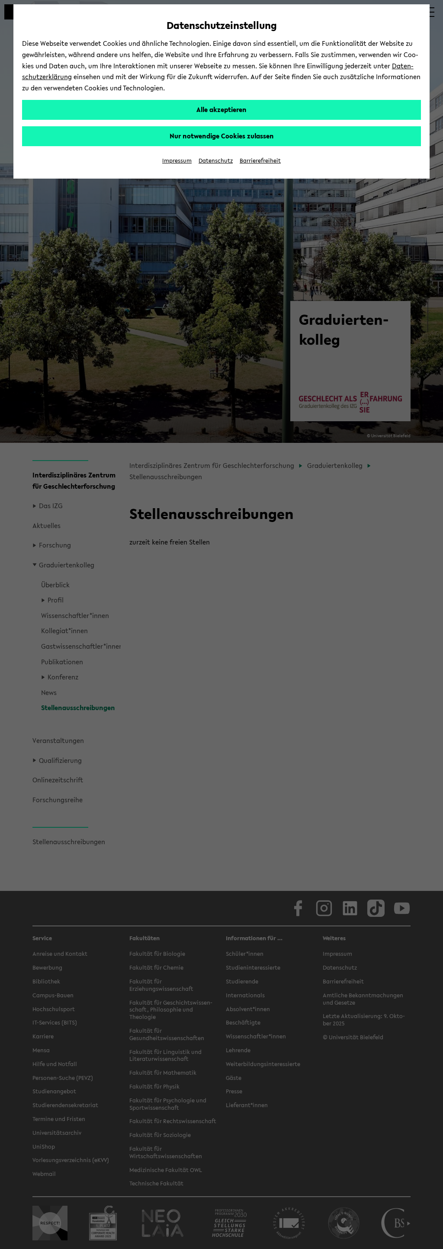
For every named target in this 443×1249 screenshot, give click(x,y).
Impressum (177, 161)
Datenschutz (216, 161)
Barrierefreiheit (260, 161)
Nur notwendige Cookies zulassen (222, 136)
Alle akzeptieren (221, 109)
